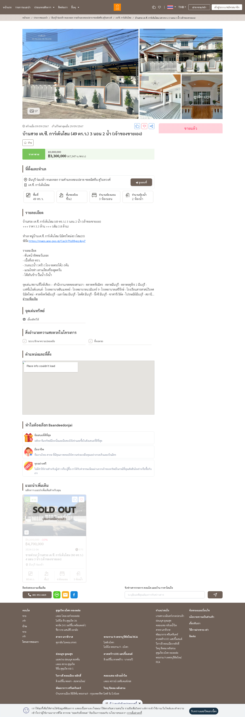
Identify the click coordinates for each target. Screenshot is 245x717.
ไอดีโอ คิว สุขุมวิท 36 (66, 620)
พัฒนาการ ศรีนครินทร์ (68, 688)
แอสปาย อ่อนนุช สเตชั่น (68, 659)
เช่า (24, 620)
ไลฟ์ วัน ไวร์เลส (111, 693)
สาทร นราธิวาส (64, 636)
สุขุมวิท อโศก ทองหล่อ (68, 610)
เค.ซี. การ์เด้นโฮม (123, 17)
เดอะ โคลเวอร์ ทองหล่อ (68, 615)
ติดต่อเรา (63, 7)
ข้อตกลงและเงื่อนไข (199, 610)
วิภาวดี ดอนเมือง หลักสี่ (68, 675)
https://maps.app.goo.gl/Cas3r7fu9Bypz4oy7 (57, 241)
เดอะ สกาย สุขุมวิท (65, 664)
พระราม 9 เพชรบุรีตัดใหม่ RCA (121, 636)
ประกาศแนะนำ (41, 17)
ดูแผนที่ (142, 182)
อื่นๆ (73, 7)
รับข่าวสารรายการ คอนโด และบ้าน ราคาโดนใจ (149, 587)
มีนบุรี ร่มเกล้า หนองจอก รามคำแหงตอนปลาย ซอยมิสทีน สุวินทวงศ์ (81, 17)
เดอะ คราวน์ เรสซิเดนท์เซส (117, 681)
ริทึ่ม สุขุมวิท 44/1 (65, 668)
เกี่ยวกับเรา (194, 623)
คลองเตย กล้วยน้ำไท (115, 675)
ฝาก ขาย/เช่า (199, 7)
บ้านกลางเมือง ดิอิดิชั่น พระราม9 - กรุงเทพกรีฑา (79, 693)
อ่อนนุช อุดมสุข (64, 653)
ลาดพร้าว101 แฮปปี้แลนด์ (118, 653)
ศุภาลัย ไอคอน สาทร (66, 642)
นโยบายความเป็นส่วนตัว (201, 616)
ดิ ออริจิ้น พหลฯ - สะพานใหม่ (70, 681)
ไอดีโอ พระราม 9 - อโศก (116, 646)
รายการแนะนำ (22, 7)
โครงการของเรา (30, 641)
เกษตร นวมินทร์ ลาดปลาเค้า (170, 615)
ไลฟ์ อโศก (109, 642)
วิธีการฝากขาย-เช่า (199, 629)
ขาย (24, 615)
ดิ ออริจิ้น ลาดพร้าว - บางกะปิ (118, 659)
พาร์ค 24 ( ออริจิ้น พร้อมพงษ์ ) (71, 625)
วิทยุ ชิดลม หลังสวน (114, 688)
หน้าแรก (7, 7)
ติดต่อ (192, 636)
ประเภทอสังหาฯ (42, 7)
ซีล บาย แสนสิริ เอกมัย (67, 629)
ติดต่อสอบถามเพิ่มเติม (34, 587)
